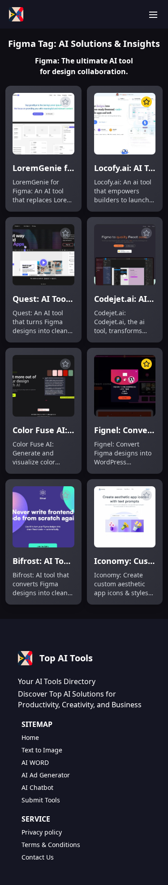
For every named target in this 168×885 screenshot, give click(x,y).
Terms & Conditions (51, 844)
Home (30, 737)
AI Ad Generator (46, 775)
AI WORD (35, 762)
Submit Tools (41, 800)
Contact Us (38, 857)
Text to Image (42, 750)
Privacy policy (42, 832)
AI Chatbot (37, 787)
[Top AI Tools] (16, 14)
